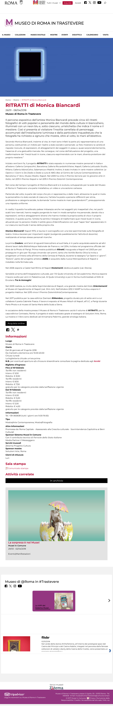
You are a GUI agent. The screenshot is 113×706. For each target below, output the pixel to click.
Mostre (53, 35)
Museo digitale (38, 35)
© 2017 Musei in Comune (76, 698)
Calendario (92, 35)
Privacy (92, 698)
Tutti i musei (52, 3)
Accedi (78, 3)
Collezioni (20, 35)
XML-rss (106, 700)
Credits (77, 700)
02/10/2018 (74, 647)
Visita (105, 35)
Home (8, 100)
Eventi (65, 35)
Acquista (68, 3)
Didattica (77, 35)
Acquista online (16, 323)
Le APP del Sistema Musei (42, 606)
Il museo (6, 35)
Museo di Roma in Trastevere (49, 23)
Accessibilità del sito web (92, 700)
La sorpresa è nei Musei (23, 542)
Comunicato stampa (18, 468)
